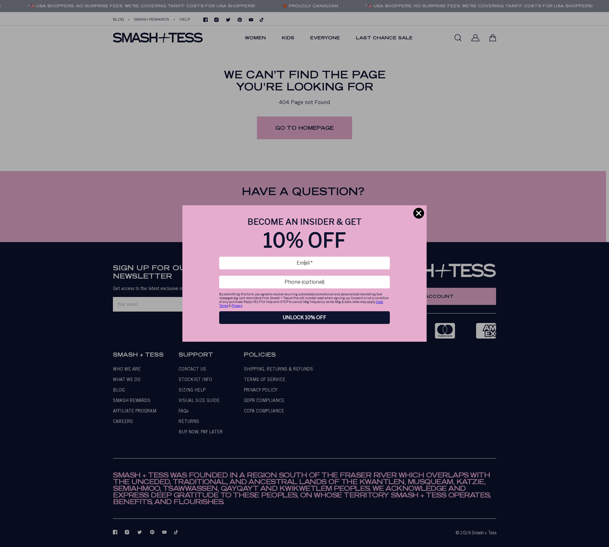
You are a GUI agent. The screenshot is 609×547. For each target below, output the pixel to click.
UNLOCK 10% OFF (304, 317)
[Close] (418, 213)
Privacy (237, 305)
